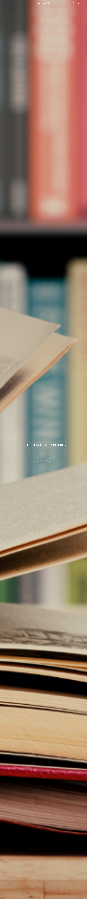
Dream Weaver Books (44, 3)
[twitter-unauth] (78, 3)
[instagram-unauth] (73, 3)
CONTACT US (43, 460)
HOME (3, 3)
